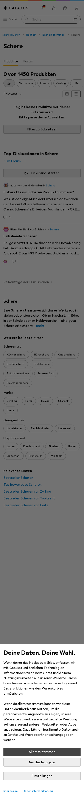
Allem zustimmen (42, 752)
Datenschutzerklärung (38, 791)
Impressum (10, 791)
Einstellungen (41, 776)
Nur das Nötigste (42, 762)
